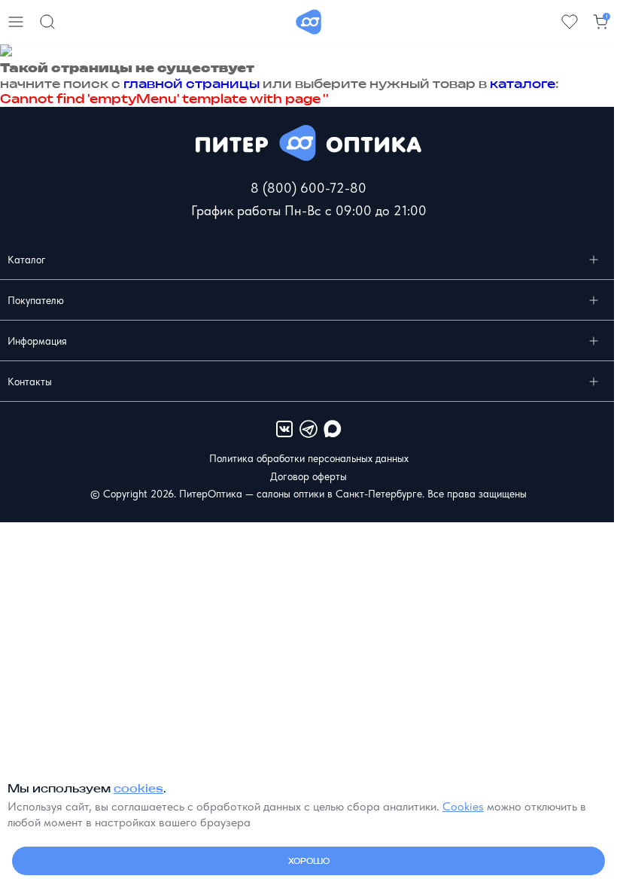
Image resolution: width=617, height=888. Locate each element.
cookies (138, 788)
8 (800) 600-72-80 (308, 188)
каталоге (522, 83)
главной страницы (191, 83)
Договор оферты (308, 476)
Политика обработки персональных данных (309, 458)
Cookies (463, 806)
